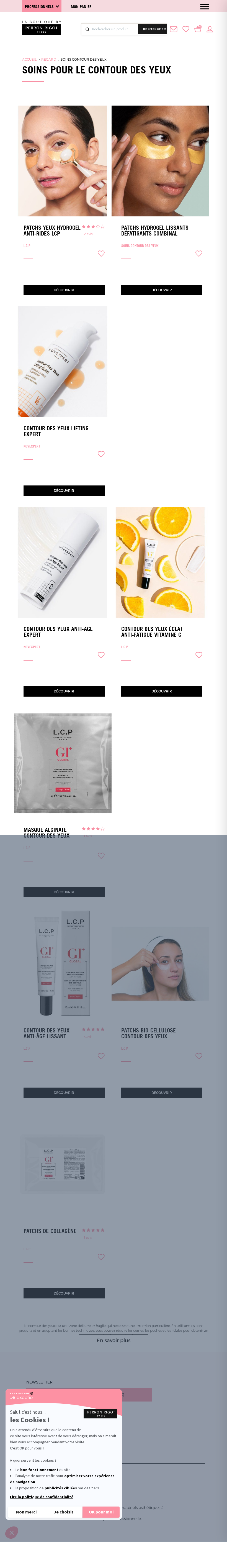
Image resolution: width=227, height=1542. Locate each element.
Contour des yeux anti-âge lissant (46, 1033)
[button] (11, 1532)
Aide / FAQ (36, 1446)
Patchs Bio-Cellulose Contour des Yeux (148, 1033)
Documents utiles (46, 1426)
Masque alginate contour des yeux (46, 833)
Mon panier (81, 6)
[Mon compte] (210, 28)
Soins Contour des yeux (84, 59)
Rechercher (154, 29)
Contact (35, 1453)
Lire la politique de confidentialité (41, 1497)
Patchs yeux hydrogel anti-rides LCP (52, 230)
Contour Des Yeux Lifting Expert (56, 431)
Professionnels (39, 6)
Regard (48, 59)
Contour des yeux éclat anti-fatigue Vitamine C (152, 632)
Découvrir (64, 290)
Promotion (38, 1419)
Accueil (29, 59)
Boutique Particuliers (51, 1433)
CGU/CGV (35, 1459)
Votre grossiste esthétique (57, 1439)
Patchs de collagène (50, 1231)
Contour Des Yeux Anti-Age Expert (58, 632)
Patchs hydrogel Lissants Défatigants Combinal (155, 230)
